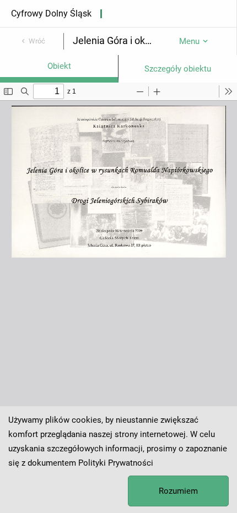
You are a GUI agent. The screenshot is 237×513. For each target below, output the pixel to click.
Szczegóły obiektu (177, 69)
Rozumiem (178, 491)
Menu (189, 41)
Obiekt (59, 66)
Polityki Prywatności (115, 463)
